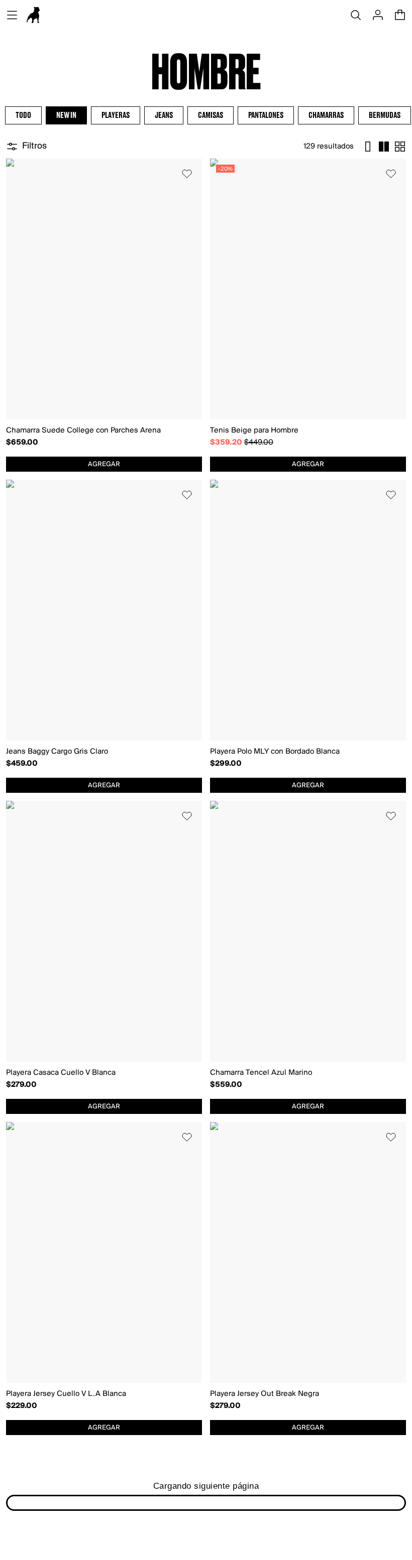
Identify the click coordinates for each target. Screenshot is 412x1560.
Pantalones (265, 115)
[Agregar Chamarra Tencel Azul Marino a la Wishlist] (391, 816)
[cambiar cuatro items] (384, 146)
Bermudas (384, 115)
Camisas (210, 115)
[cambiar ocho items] (400, 146)
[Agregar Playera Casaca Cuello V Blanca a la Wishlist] (187, 816)
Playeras (115, 115)
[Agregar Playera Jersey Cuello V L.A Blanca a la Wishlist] (187, 1137)
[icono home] (33, 15)
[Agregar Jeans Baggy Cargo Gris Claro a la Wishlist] (187, 495)
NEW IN (66, 115)
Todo (23, 115)
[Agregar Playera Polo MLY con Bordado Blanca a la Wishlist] (391, 495)
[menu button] (12, 15)
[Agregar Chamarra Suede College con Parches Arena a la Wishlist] (187, 174)
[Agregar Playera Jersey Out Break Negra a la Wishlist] (391, 1137)
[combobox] (104, 464)
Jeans (164, 115)
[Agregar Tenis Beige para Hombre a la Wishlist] (391, 174)
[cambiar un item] (368, 146)
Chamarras (326, 115)
